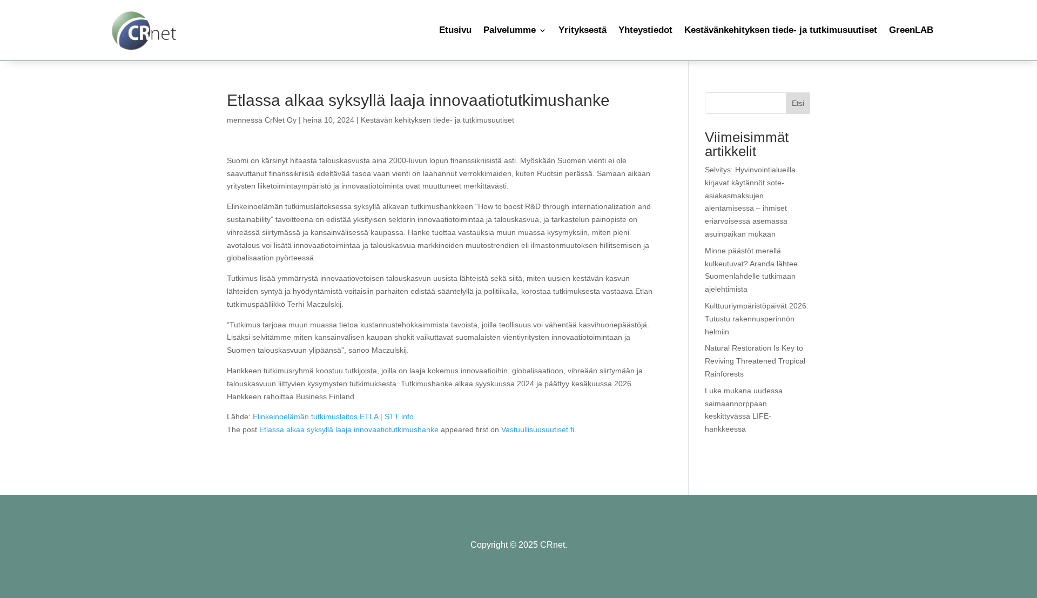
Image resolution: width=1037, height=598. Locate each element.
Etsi (798, 103)
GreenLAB (911, 30)
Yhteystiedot (645, 30)
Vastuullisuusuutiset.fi (537, 429)
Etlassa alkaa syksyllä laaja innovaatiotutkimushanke (349, 429)
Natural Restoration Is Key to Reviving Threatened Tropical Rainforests (755, 361)
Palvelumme (509, 30)
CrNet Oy (281, 120)
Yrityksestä (582, 30)
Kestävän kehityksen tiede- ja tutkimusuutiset (437, 120)
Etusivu (455, 30)
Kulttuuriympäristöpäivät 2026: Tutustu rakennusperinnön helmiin (757, 318)
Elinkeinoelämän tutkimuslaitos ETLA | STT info (333, 416)
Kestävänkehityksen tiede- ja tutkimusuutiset (780, 30)
